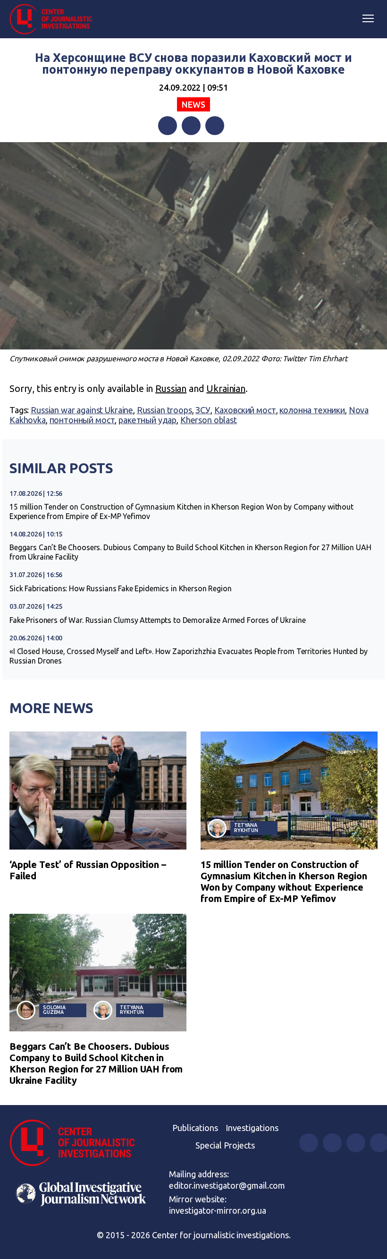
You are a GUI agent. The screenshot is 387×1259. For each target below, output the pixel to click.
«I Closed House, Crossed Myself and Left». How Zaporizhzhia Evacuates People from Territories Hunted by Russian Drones (188, 656)
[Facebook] (167, 125)
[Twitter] (191, 125)
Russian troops (164, 410)
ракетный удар (147, 420)
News (193, 104)
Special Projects (225, 1145)
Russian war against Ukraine (82, 410)
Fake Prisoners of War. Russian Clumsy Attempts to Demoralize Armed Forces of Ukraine (157, 620)
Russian (170, 388)
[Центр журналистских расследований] (54, 19)
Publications (195, 1127)
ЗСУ (202, 410)
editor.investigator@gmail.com (227, 1185)
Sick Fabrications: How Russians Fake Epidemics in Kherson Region (120, 588)
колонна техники (312, 410)
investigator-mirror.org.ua (217, 1210)
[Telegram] (214, 125)
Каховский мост (245, 410)
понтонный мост (82, 420)
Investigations (252, 1127)
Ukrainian (225, 388)
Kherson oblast (208, 420)
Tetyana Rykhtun (246, 827)
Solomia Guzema (54, 1009)
